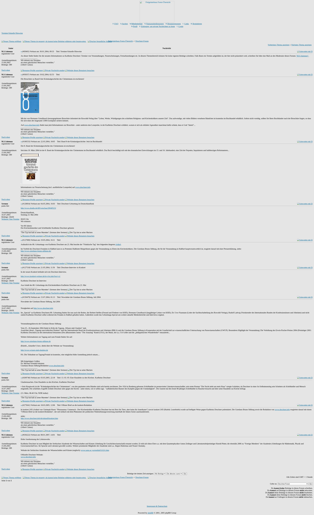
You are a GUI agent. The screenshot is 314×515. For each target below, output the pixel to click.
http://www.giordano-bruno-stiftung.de (36, 341)
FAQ (116, 24)
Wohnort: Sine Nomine (10, 219)
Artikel (118, 244)
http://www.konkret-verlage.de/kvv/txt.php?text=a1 (40, 276)
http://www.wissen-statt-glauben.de (34, 350)
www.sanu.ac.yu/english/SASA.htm (95, 450)
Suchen (125, 24)
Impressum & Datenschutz (157, 506)
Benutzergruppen (174, 24)
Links (186, 24)
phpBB (150, 513)
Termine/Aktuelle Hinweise (12, 33)
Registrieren (197, 24)
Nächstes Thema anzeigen (301, 45)
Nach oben (5, 70)
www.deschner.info (31, 125)
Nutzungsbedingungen (155, 24)
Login (181, 26)
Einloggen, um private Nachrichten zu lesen (158, 26)
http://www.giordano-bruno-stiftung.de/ (36, 251)
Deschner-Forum (142, 41)
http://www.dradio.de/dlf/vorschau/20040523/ (38, 208)
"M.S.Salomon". (302, 56)
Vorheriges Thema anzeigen (278, 45)
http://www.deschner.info (43, 308)
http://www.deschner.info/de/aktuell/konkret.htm (39, 418)
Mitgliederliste (137, 24)
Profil (135, 26)
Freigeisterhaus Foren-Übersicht (120, 41)
